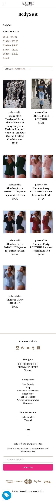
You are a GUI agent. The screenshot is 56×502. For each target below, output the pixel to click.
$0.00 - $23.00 (10, 37)
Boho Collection (28, 397)
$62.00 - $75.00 (10, 54)
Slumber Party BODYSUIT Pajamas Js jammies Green (15, 192)
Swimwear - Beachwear (28, 390)
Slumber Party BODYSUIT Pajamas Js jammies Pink (41, 192)
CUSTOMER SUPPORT (28, 364)
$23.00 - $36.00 (10, 41)
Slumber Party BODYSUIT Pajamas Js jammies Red (41, 247)
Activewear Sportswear (28, 400)
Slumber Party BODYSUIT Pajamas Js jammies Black (15, 247)
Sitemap (28, 370)
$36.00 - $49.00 (10, 45)
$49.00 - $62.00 (10, 49)
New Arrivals (28, 384)
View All (28, 420)
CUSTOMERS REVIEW (28, 367)
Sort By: (8, 69)
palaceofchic (28, 417)
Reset (6, 58)
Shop (28, 387)
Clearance (28, 403)
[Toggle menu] (4, 4)
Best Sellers (28, 394)
